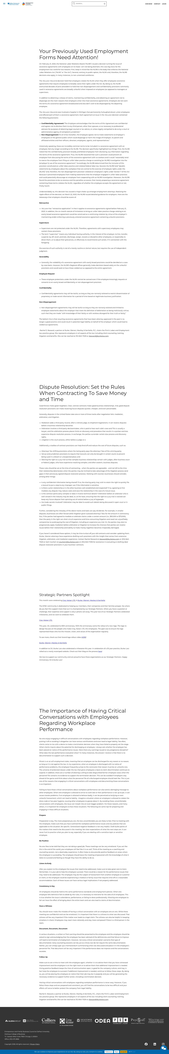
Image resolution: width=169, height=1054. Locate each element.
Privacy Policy (35, 1044)
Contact (157, 4)
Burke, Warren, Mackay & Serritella (91, 600)
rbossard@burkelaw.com (99, 336)
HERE (83, 637)
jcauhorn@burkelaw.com (69, 542)
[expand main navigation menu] (4, 4)
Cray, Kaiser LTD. (69, 600)
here (100, 651)
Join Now (148, 4)
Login (164, 4)
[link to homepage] (13, 4)
